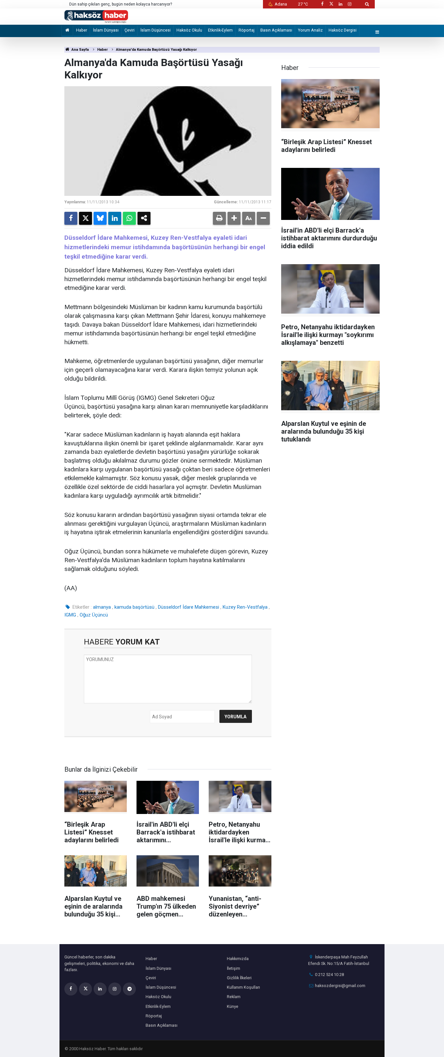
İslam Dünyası (106, 30)
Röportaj (247, 30)
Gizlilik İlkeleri (239, 977)
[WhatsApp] (129, 218)
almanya (102, 607)
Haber (81, 30)
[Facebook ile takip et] (322, 4)
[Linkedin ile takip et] (340, 4)
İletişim (233, 968)
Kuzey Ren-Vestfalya (245, 607)
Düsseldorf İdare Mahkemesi (188, 607)
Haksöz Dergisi (343, 30)
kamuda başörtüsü (134, 607)
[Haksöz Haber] (96, 16)
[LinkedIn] (114, 218)
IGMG (70, 615)
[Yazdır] (219, 218)
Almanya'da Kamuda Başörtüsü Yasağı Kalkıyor (156, 49)
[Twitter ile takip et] (331, 4)
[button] (234, 218)
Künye (232, 1006)
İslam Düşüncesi (155, 30)
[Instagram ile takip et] (349, 4)
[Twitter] (85, 218)
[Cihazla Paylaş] (143, 218)
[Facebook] (70, 218)
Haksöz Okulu (189, 30)
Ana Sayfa (80, 49)
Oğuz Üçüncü (94, 615)
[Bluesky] (100, 218)
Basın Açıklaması (276, 30)
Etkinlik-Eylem (220, 30)
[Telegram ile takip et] (129, 989)
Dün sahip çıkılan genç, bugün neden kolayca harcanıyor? (120, 4)
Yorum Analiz (310, 30)
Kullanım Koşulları (243, 987)
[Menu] (377, 32)
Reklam (234, 996)
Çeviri (129, 30)
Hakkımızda (238, 958)
